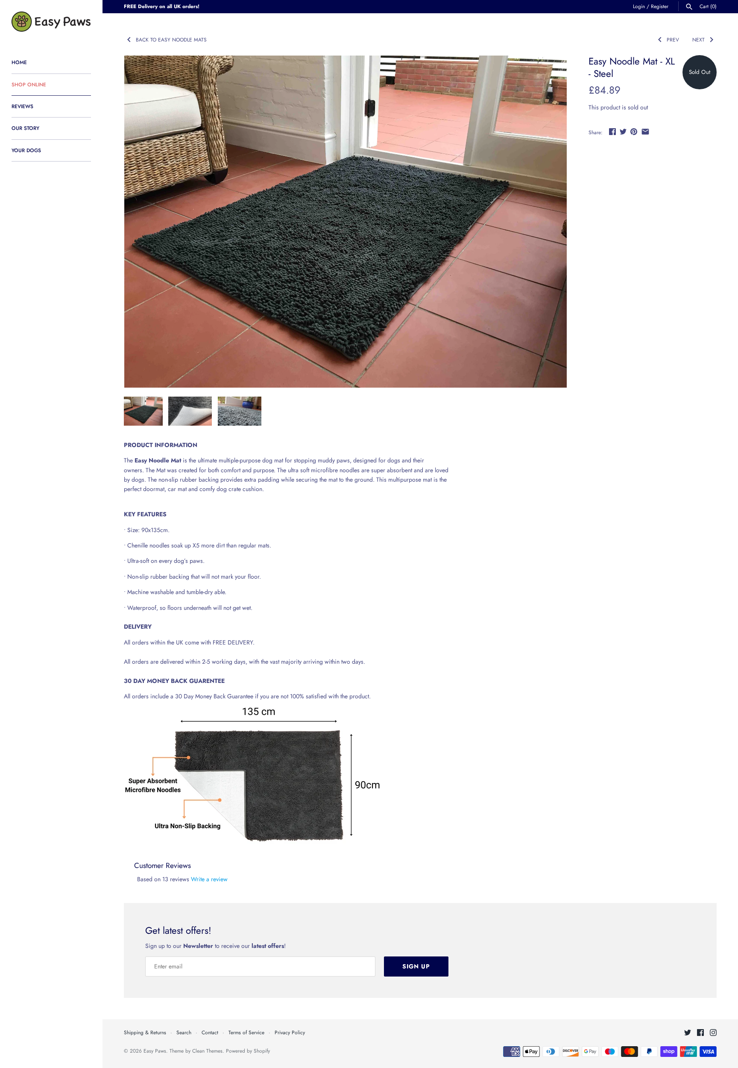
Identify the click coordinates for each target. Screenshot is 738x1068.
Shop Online (29, 84)
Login (639, 6)
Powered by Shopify (248, 1050)
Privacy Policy (290, 1032)
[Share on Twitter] (623, 131)
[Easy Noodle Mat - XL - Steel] (345, 222)
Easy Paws (155, 1050)
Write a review (209, 879)
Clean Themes (207, 1050)
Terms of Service (246, 1032)
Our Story (25, 128)
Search (183, 1032)
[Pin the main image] (633, 131)
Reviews (22, 106)
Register (659, 6)
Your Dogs (26, 150)
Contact (210, 1032)
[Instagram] (713, 1033)
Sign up (416, 966)
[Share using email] (645, 131)
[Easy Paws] (51, 22)
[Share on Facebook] (612, 131)
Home (19, 62)
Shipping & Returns (145, 1032)
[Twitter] (687, 1033)
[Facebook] (700, 1033)
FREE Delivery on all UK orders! (161, 6)
